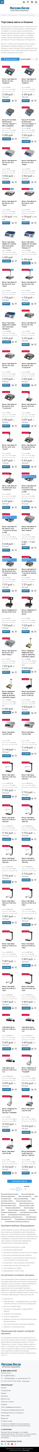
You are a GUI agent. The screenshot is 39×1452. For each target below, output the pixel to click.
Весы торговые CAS (25, 1196)
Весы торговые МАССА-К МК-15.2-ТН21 (29, 988)
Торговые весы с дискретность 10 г (19, 1214)
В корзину (6, 139)
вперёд (26, 1186)
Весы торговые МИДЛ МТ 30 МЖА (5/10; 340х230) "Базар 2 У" (29, 245)
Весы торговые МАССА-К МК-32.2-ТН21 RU (29, 777)
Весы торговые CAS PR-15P (8, 1152)
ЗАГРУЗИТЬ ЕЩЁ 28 (19, 1181)
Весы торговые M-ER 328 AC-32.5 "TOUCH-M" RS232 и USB (9, 529)
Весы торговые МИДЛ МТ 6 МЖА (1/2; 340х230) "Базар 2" (9, 326)
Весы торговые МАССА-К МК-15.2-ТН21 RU (9, 777)
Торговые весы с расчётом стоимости (17, 1221)
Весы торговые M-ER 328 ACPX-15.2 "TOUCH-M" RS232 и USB (9, 572)
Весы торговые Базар (21, 1198)
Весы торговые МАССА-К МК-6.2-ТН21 (29, 946)
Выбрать (6, 100)
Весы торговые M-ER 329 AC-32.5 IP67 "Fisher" (29, 528)
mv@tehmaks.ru (9, 1376)
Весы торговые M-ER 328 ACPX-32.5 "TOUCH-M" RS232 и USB (29, 572)
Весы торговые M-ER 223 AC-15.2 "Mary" (9, 162)
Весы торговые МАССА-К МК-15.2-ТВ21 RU (29, 819)
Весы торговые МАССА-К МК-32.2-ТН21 (9, 946)
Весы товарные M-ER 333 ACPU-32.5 (9, 611)
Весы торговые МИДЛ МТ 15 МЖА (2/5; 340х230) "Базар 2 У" (9, 245)
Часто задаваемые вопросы (11, 1407)
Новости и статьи (7, 1402)
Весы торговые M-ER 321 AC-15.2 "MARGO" (9, 81)
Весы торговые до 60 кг (8, 1205)
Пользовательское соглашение (12, 1413)
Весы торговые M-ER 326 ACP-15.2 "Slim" (29, 284)
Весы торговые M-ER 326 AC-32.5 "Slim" (29, 203)
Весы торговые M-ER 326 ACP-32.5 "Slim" (9, 284)
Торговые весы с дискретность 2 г (11, 1216)
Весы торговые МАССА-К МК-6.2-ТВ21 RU (29, 860)
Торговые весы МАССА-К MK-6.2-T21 (9, 1029)
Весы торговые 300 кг (8, 1196)
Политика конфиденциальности (12, 1410)
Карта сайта (5, 1415)
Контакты (4, 1396)
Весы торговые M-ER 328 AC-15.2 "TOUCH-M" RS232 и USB (29, 489)
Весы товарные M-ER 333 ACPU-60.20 (29, 612)
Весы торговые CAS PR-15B (28, 733)
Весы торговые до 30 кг (24, 1201)
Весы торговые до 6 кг (26, 1203)
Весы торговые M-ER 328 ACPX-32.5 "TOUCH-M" (9, 488)
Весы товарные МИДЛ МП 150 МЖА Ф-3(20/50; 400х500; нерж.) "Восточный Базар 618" (9, 694)
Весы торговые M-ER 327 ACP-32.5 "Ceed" (9, 447)
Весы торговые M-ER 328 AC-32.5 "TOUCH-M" (9, 406)
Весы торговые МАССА (13, 1207)
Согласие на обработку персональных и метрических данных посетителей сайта (15, 1425)
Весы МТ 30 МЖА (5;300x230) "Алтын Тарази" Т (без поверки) (9, 123)
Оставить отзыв (6, 1421)
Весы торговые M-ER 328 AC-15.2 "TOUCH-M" (29, 365)
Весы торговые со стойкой (17, 1210)
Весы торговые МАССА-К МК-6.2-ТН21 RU (9, 819)
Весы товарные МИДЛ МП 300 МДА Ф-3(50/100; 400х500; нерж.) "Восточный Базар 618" (29, 654)
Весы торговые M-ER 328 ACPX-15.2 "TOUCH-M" (29, 447)
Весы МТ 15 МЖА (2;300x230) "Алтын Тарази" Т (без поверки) (29, 123)
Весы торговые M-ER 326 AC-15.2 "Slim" (9, 203)
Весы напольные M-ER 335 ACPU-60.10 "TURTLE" (28, 693)
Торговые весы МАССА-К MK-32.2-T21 (9, 1070)
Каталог (4, 1388)
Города (3, 1393)
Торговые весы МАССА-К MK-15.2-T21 (29, 1029)
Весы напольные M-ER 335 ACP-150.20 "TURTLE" (28, 1153)
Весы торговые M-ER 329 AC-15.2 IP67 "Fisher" (9, 653)
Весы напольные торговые (9, 1194)
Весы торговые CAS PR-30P (28, 1110)
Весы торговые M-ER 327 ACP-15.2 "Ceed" (29, 406)
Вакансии (4, 1418)
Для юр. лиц (5, 1399)
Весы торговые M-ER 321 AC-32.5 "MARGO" (29, 81)
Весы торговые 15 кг (28, 1194)
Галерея (4, 1404)
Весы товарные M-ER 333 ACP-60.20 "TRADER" (29, 1070)
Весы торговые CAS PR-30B (8, 733)
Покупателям (6, 1390)
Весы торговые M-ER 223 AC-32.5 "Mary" (29, 162)
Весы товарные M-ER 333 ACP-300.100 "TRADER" (9, 1111)
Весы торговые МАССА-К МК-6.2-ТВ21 (9, 988)
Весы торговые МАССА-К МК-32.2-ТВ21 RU (9, 860)
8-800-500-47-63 (9, 1371)
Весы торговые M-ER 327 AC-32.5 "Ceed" (9, 365)
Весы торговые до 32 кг (8, 1203)
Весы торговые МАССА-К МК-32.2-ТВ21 (29, 903)
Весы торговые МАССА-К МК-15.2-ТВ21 (9, 903)
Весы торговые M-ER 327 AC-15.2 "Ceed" (29, 325)
